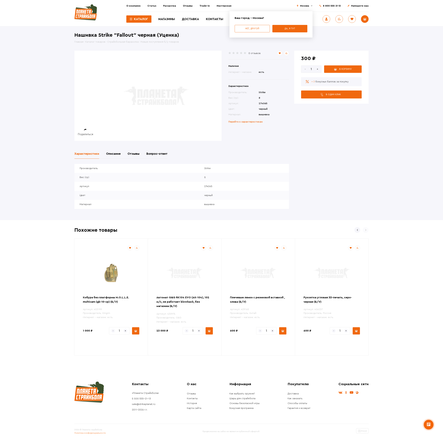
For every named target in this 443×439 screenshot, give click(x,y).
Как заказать (295, 398)
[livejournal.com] (357, 392)
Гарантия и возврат (299, 408)
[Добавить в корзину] (135, 330)
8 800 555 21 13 (332, 6)
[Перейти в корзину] (365, 19)
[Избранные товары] (352, 19)
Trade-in (205, 6)
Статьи (151, 6)
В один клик (333, 94)
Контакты (214, 19)
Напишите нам (360, 6)
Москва (304, 6)
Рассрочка (169, 6)
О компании (133, 6)
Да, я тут (289, 28)
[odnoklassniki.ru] (346, 392)
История (192, 403)
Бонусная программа (241, 408)
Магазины (166, 19)
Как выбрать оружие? (242, 393)
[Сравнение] (339, 19)
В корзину (345, 69)
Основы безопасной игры (244, 403)
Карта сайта (194, 408)
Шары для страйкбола (242, 398)
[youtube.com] (351, 392)
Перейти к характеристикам (245, 122)
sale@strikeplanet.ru (143, 404)
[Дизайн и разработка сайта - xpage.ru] (362, 433)
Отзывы (188, 6)
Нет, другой (252, 28)
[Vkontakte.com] (340, 392)
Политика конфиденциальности (90, 433)
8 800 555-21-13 (141, 398)
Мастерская (224, 6)
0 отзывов (254, 53)
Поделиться (85, 134)
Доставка (190, 19)
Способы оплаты (297, 403)
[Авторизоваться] (326, 19)
